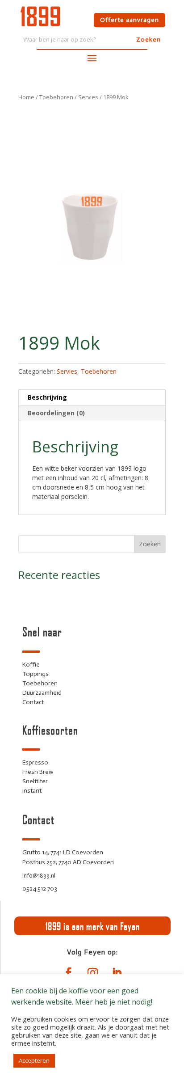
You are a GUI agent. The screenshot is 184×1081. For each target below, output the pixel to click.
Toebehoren (56, 97)
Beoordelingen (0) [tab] (56, 413)
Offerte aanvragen (129, 20)
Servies (88, 97)
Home (26, 97)
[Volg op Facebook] (68, 973)
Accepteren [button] (34, 1060)
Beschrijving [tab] (47, 397)
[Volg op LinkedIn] (116, 973)
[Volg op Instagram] (92, 973)
